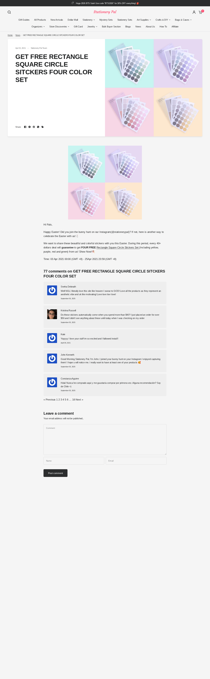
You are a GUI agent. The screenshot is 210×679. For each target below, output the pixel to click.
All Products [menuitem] (40, 19)
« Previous (49, 399)
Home (10, 35)
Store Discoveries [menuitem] (58, 26)
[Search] (10, 12)
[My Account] (194, 12)
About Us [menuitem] (150, 26)
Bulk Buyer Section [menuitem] (111, 26)
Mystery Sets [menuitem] (106, 19)
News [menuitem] (138, 26)
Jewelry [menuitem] (91, 26)
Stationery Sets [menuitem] (124, 19)
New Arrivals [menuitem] (57, 19)
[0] (199, 12)
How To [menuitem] (163, 26)
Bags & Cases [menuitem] (182, 19)
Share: (18, 127)
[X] (29, 127)
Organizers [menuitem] (37, 26)
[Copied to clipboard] (42, 127)
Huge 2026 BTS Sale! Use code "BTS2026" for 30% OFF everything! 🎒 (107, 3)
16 (73, 399)
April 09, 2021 (66, 343)
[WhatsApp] (38, 127)
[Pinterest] (34, 127)
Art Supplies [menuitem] (143, 19)
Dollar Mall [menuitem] (73, 19)
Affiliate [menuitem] (175, 26)
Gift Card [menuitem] (78, 26)
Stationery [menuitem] (87, 19)
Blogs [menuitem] (128, 26)
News (18, 35)
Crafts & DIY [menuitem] (162, 19)
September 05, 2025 (68, 298)
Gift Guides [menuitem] (24, 19)
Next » (79, 399)
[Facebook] (25, 127)
